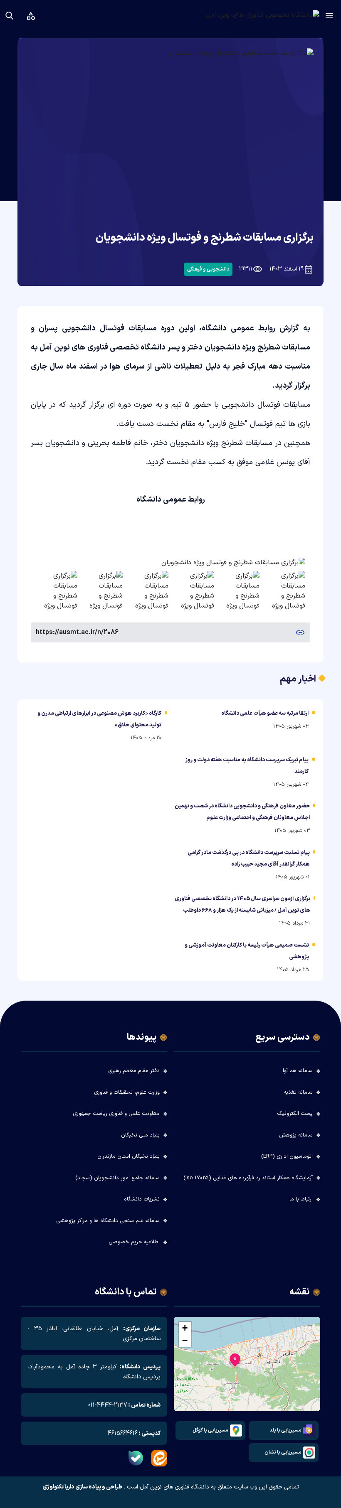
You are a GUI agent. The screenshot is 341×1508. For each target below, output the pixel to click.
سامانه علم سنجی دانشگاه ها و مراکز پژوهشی (108, 1221)
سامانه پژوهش (296, 1135)
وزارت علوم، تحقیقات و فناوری (127, 1092)
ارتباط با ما (301, 1199)
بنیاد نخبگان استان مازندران (128, 1156)
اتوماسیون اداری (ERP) (287, 1156)
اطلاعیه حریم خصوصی (134, 1242)
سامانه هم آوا (298, 1071)
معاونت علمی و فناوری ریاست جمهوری (116, 1113)
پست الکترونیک (295, 1113)
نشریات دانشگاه (142, 1199)
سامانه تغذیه (298, 1092)
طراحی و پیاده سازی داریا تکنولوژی (82, 1487)
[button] (235, 1362)
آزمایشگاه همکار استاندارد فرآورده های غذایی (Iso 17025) (248, 1178)
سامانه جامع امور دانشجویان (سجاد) (117, 1178)
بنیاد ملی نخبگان (140, 1135)
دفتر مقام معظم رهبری (134, 1071)
